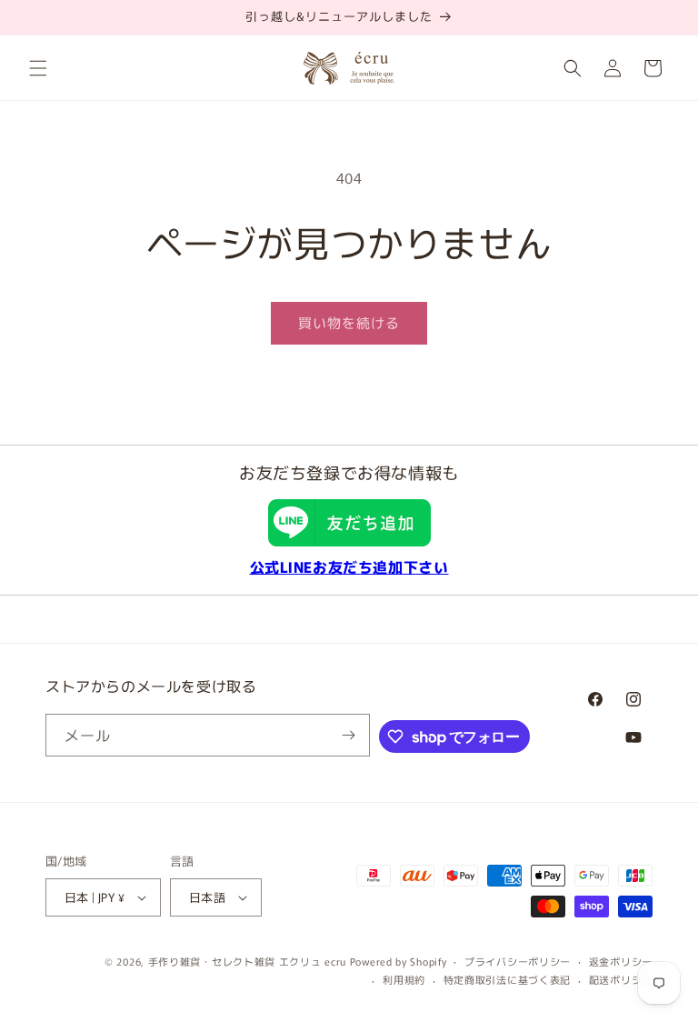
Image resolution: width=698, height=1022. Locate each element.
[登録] (349, 735)
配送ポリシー (621, 979)
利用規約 (404, 979)
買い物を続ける (349, 322)
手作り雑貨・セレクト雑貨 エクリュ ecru (247, 961)
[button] (38, 68)
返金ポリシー (621, 961)
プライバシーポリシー (517, 961)
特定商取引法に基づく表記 (507, 979)
